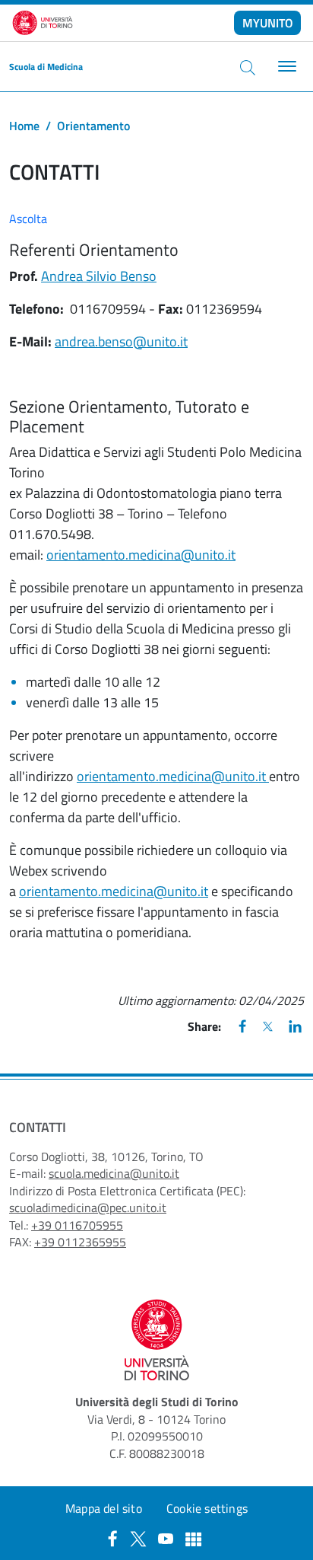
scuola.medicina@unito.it (114, 1173)
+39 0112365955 (80, 1242)
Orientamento (93, 125)
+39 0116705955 (77, 1225)
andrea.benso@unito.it (121, 341)
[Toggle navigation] (285, 66)
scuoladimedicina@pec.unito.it (87, 1207)
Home (24, 125)
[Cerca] (248, 67)
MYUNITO (267, 23)
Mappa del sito (103, 1508)
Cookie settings (207, 1508)
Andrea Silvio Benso (98, 276)
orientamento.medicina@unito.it (141, 554)
